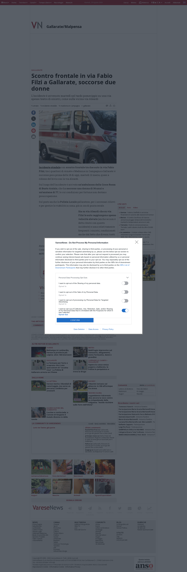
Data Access (93, 329)
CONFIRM (75, 320)
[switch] (125, 283)
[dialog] (93, 286)
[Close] (137, 242)
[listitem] (93, 277)
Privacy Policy (107, 329)
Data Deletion (79, 329)
